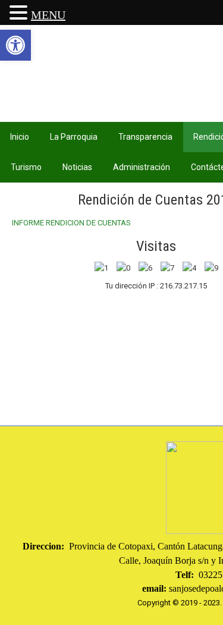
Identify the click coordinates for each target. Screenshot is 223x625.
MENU (48, 14)
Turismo (26, 167)
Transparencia (145, 137)
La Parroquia (74, 137)
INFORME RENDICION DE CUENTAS (71, 222)
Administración (141, 167)
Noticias (77, 167)
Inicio (19, 137)
